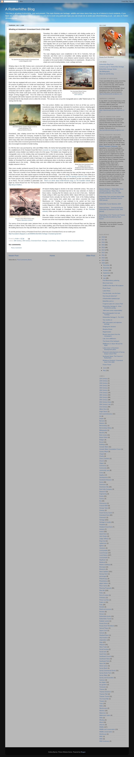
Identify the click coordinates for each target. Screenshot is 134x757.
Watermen (102, 713)
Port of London (104, 595)
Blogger (83, 752)
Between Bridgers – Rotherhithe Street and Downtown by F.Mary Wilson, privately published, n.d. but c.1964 (111, 191)
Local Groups (103, 553)
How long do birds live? (110, 296)
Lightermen (102, 543)
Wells (101, 717)
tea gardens (103, 684)
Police (101, 593)
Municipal (102, 567)
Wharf (101, 722)
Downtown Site (104, 487)
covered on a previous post (52, 150)
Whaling (101, 720)
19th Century (26, 240)
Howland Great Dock (105, 527)
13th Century (103, 383)
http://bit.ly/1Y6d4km (15, 185)
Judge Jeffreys (103, 538)
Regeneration (107, 332)
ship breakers (103, 637)
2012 (103, 252)
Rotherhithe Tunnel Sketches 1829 (110, 204)
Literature (102, 548)
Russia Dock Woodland (106, 626)
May (104, 370)
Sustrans (102, 680)
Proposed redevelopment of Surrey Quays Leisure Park (113, 352)
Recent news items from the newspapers (111, 335)
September (106, 273)
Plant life (102, 590)
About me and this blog (106, 74)
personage (102, 576)
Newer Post (13, 256)
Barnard (101, 421)
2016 (103, 242)
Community (102, 468)
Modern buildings (104, 564)
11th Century (103, 378)
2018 (103, 237)
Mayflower (102, 560)
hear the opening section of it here (77, 176)
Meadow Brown (107, 329)
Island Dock (103, 534)
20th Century (103, 399)
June (105, 368)
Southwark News (104, 658)
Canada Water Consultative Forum (110, 449)
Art (100, 416)
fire (100, 501)
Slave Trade (103, 647)
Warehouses (103, 708)
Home (52, 256)
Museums (102, 569)
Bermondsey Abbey (105, 428)
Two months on (107, 320)
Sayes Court (103, 630)
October (105, 270)
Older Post (90, 256)
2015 (103, 245)
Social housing (103, 649)
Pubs (101, 604)
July (104, 278)
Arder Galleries (78, 94)
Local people (103, 550)
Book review (103, 435)
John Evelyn (103, 536)
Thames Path (103, 694)
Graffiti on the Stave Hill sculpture (113, 285)
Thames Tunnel (104, 696)
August (105, 275)
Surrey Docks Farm (105, 673)
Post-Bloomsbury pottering (111, 280)
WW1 (101, 736)
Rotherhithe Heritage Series (108, 69)
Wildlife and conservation (107, 729)
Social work (102, 651)
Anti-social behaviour (105, 414)
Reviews (102, 611)
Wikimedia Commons (27, 220)
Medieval (102, 562)
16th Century (103, 390)
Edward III (102, 491)
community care (104, 470)
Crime (101, 472)
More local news (108, 283)
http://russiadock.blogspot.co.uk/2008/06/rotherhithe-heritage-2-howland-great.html (35, 234)
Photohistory (103, 581)
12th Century (103, 381)
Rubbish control (104, 621)
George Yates (103, 508)
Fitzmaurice (103, 503)
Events (101, 496)
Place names (103, 585)
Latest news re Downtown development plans (111, 348)
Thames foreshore (105, 691)
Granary (101, 510)
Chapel (101, 454)
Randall (101, 607)
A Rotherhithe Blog (20, 9)
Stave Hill (64, 240)
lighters (101, 545)
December (106, 265)
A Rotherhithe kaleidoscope (111, 298)
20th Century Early (105, 402)
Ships (58, 240)
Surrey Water (103, 675)
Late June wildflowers (109, 338)
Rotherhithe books (105, 616)
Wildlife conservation (105, 732)
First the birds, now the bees (111, 293)
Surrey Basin (103, 668)
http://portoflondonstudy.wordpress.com (111, 130)
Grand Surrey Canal (105, 512)
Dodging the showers (109, 326)
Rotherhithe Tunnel (105, 618)
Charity (101, 456)
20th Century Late (105, 404)
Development (103, 477)
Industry (101, 529)
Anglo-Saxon (103, 411)
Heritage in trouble (105, 522)
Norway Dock (103, 574)
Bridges (101, 439)
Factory (101, 498)
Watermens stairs (104, 715)
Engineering (103, 494)
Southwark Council (105, 656)
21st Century (103, 407)
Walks (101, 706)
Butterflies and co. (108, 301)
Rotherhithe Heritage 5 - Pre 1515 (113, 317)
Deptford (102, 475)
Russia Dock (103, 623)
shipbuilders (103, 640)
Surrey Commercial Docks (76, 240)
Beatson (101, 423)
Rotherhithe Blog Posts (106, 64)
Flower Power (107, 364)
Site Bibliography (104, 71)
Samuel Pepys (103, 628)
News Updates (103, 571)
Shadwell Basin (104, 635)
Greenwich (102, 517)
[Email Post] (28, 238)
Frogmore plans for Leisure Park (113, 304)
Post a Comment (16, 248)
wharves (102, 724)
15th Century (103, 388)
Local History (52, 240)
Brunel (101, 442)
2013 (103, 250)
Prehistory (102, 597)
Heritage (44, 240)
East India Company (105, 489)
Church (101, 461)
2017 (103, 239)
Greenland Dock (36, 240)
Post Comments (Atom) (24, 259)
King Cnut (102, 541)
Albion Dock (103, 409)
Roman (101, 614)
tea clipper (102, 682)
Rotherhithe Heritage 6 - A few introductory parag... (112, 307)
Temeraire (102, 687)
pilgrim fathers (103, 583)
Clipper (101, 463)
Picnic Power (107, 288)
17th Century (103, 392)
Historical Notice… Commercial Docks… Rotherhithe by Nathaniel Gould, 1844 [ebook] (111, 209)
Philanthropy (103, 578)
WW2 (101, 739)
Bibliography (103, 430)
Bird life (101, 432)
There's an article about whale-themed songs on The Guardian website (67, 180)
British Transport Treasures (108, 146)
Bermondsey (103, 425)
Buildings (102, 444)
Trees (101, 703)
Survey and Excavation (106, 677)
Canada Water (103, 447)
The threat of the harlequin (111, 341)
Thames (101, 689)
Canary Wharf (103, 451)
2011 (103, 255)
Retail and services (105, 609)
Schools (101, 633)
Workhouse (102, 734)
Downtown (102, 484)
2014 (103, 247)
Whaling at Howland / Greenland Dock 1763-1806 (113, 361)
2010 (103, 258)
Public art (102, 602)
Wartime (101, 710)
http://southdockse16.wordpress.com (110, 94)
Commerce (102, 465)
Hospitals (102, 524)
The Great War (104, 699)
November (106, 268)
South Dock (103, 654)
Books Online (103, 437)
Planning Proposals (105, 588)
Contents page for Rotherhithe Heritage (111, 66)
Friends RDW (103, 505)
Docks (101, 482)
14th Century (103, 385)
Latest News (106, 291)
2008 (103, 263)
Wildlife (101, 727)
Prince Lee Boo (104, 600)
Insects (101, 531)
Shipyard (102, 644)
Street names (103, 666)
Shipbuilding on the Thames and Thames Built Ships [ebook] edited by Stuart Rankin (112, 217)
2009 (103, 260)
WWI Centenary (104, 741)
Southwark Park (104, 661)
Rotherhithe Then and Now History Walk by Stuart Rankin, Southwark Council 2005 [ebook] (111, 198)
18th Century (18, 240)
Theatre (101, 701)
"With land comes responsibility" (112, 310)
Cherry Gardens (104, 458)
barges (101, 418)
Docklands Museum (105, 480)
